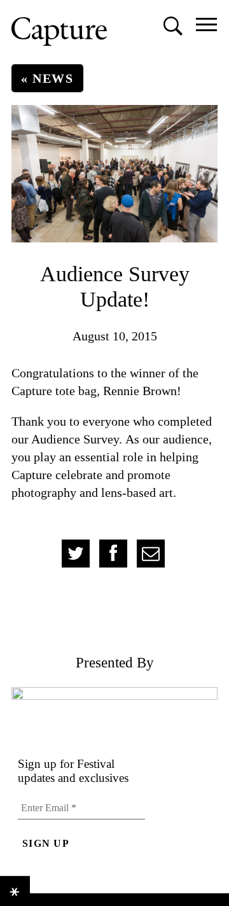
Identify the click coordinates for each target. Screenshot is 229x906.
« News (47, 78)
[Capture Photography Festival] (59, 31)
